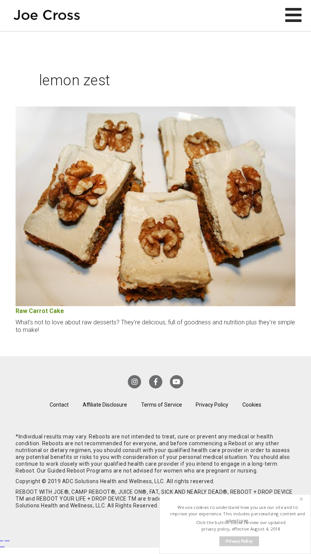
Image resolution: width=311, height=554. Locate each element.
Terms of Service (161, 405)
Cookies (251, 405)
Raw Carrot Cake (40, 311)
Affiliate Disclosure (105, 405)
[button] (237, 514)
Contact (59, 405)
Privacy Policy (212, 405)
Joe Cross (46, 15)
